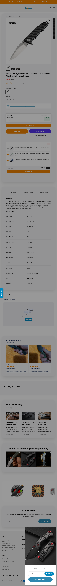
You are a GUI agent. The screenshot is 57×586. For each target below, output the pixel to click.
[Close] (53, 529)
